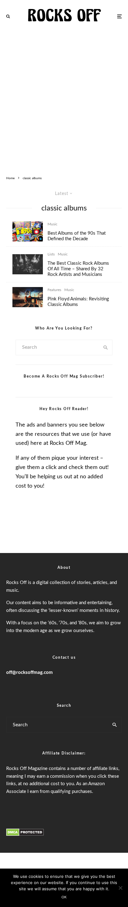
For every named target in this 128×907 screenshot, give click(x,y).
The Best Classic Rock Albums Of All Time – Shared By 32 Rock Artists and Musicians (78, 269)
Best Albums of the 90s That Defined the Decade (77, 236)
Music (52, 224)
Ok (64, 897)
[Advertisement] (64, 99)
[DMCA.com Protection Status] (25, 835)
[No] (120, 888)
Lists (51, 254)
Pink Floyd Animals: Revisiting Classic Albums (78, 302)
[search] (105, 347)
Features (54, 290)
